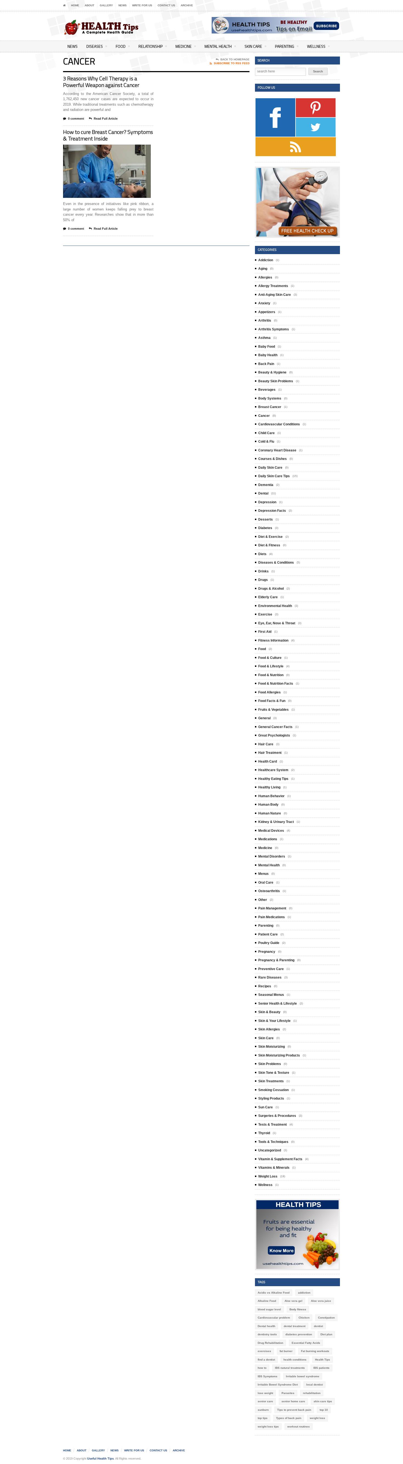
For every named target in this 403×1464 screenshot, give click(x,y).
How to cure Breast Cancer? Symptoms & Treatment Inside (108, 135)
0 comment (76, 118)
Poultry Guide (268, 943)
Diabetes (265, 528)
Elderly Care (268, 597)
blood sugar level (269, 1309)
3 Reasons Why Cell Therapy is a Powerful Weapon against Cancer (101, 81)
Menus (263, 874)
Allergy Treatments (273, 286)
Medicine (183, 46)
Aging (262, 269)
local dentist (314, 1384)
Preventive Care (271, 969)
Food (121, 46)
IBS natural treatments (290, 1367)
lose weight (265, 1393)
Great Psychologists (274, 735)
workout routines (298, 1426)
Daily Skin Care (270, 468)
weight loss (317, 1418)
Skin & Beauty (269, 1012)
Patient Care (268, 934)
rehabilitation (311, 1393)
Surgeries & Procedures (277, 1116)
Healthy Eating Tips (273, 779)
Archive (187, 5)
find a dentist (266, 1359)
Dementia (265, 485)
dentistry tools (267, 1334)
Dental (263, 493)
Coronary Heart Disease (277, 450)
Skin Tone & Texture (273, 1073)
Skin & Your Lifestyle (274, 1021)
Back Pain (266, 364)
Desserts (265, 519)
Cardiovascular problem (274, 1317)
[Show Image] (100, 149)
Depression (267, 502)
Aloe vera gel (293, 1300)
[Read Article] (113, 149)
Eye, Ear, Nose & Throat (276, 623)
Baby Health (267, 355)
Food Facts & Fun (271, 701)
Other (262, 900)
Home (75, 5)
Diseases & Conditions (276, 562)
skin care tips (323, 1401)
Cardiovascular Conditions (279, 424)
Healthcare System (273, 770)
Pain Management (272, 908)
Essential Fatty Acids (306, 1342)
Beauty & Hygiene (272, 372)
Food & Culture (270, 658)
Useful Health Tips (100, 1458)
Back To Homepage (234, 59)
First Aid (264, 632)
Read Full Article (106, 118)
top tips (263, 1418)
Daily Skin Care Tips (274, 476)
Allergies (265, 277)
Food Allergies (269, 692)
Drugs (263, 580)
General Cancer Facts (275, 727)
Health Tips (322, 1359)
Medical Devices (271, 831)
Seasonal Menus (271, 995)
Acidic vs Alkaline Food (274, 1292)
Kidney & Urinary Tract (276, 822)
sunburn (263, 1409)
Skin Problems (269, 1064)
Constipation (326, 1317)
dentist (318, 1326)
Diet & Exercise (270, 537)
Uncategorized (269, 1150)
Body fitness (298, 1309)
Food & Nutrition (270, 675)
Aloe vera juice (321, 1300)
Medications (267, 839)
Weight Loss (267, 1176)
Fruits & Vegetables (273, 710)
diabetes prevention (298, 1334)
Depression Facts (272, 511)
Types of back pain (288, 1418)
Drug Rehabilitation (270, 1342)
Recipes (264, 986)
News (122, 5)
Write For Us (142, 5)
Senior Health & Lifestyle (277, 1003)
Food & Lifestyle (270, 666)
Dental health (266, 1326)
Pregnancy (266, 952)
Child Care (266, 433)
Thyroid (264, 1133)
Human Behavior (271, 796)
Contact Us (166, 5)
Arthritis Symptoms (273, 329)
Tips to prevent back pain (294, 1409)
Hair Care (265, 744)
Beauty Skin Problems (275, 381)
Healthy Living (269, 787)
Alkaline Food (267, 1300)
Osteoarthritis (269, 891)
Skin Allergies (269, 1029)
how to (262, 1367)
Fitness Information (273, 640)
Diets (262, 554)
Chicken (304, 1317)
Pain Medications (271, 917)
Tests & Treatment (272, 1124)
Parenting (284, 46)
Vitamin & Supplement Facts (280, 1159)
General (264, 718)
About (89, 5)
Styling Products (271, 1098)
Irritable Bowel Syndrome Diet (278, 1384)
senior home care (293, 1401)
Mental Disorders (271, 856)
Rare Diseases (270, 977)
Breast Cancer (269, 407)
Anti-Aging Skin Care (274, 295)
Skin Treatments (271, 1081)
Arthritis (264, 320)
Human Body (268, 805)
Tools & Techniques (273, 1142)
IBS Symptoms (267, 1376)
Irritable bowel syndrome (302, 1376)
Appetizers (266, 312)
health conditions (294, 1359)
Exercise (265, 614)
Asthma (264, 338)
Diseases (94, 46)
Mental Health (218, 46)
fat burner (286, 1351)
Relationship (150, 46)
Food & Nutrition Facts (275, 683)
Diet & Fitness (269, 545)
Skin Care (253, 46)
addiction (304, 1292)
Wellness (316, 46)
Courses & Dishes (272, 459)
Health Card (267, 761)
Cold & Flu (266, 441)
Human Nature (269, 813)
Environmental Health (275, 606)
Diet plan (326, 1334)
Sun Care (265, 1107)
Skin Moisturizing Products (279, 1055)
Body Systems (269, 398)
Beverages (267, 390)
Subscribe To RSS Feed (231, 63)
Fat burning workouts (315, 1351)
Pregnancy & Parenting (276, 960)
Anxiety (264, 303)
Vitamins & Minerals (274, 1168)
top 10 (324, 1409)
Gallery (106, 5)
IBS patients (321, 1367)
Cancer (264, 416)
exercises (264, 1351)
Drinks (263, 571)
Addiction (265, 260)
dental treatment (294, 1326)
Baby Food (266, 347)
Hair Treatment (270, 753)
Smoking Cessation (273, 1090)
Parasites (288, 1393)
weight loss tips (268, 1426)
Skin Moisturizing (271, 1047)
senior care (265, 1401)
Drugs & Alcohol (271, 589)
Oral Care (265, 882)
